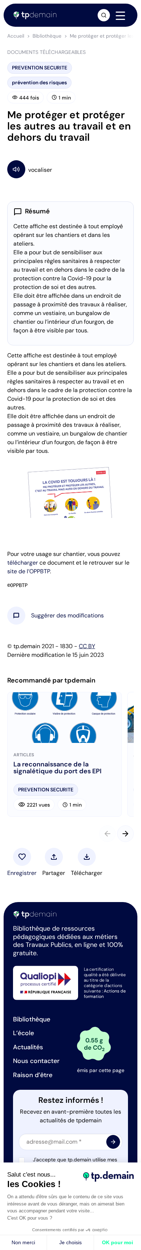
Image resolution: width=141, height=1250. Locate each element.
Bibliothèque (47, 36)
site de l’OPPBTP (28, 571)
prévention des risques (39, 82)
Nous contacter (36, 1061)
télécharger (22, 562)
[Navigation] (120, 15)
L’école (23, 1033)
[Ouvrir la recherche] (104, 15)
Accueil (15, 36)
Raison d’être (32, 1075)
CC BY (87, 646)
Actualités (28, 1047)
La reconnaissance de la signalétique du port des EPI (57, 768)
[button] (67, 615)
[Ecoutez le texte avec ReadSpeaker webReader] (70, 169)
